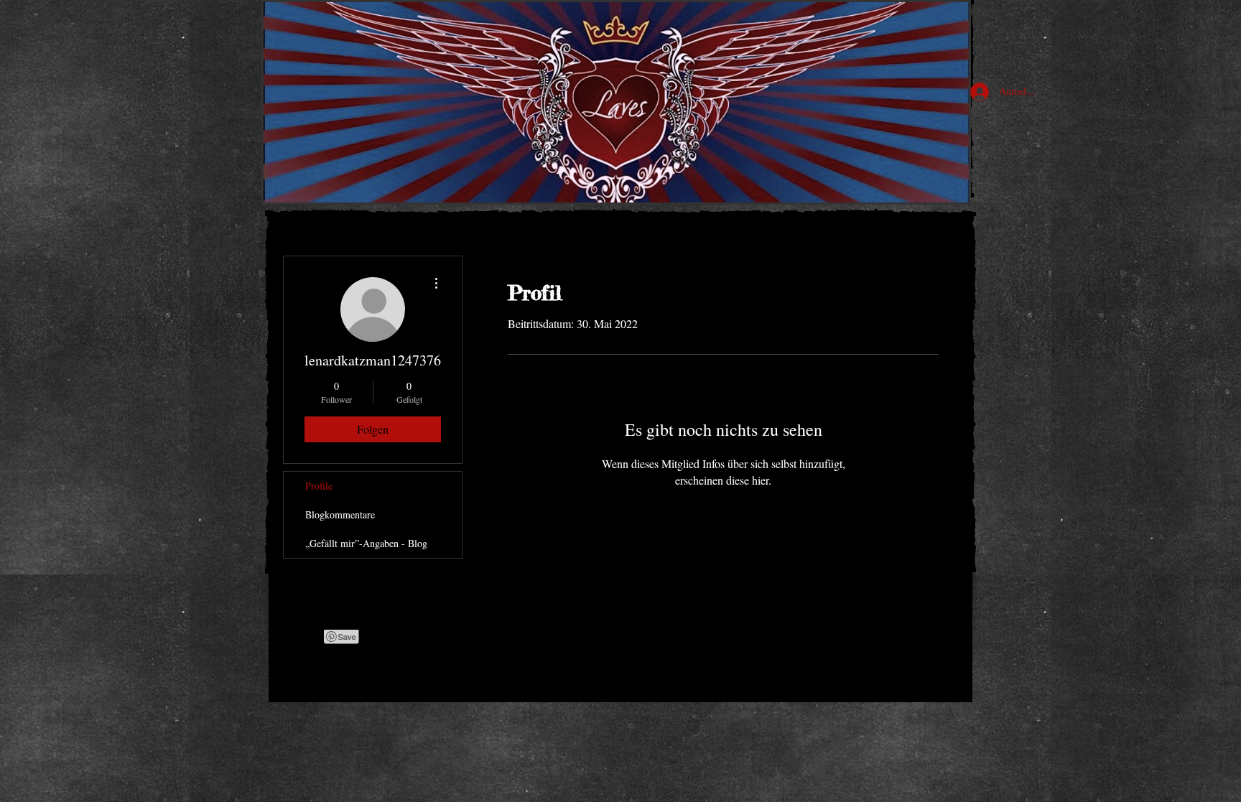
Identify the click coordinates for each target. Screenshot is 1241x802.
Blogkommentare (340, 514)
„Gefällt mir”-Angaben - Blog (366, 543)
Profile (319, 486)
